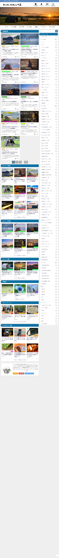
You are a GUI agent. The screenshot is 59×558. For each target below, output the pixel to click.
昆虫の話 (49, 291)
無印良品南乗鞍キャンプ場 (49, 230)
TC (25, 71)
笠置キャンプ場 (49, 137)
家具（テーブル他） (49, 63)
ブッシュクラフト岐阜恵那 (49, 222)
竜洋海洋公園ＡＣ (49, 249)
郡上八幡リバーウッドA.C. (49, 166)
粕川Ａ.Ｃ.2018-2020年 (49, 151)
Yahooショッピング (29, 373)
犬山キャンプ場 (49, 124)
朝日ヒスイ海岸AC (49, 113)
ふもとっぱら (49, 225)
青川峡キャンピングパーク (49, 111)
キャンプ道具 (49, 39)
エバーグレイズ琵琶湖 (49, 129)
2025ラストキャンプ (31, 98)
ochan (18, 56)
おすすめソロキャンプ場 (49, 305)
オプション (16, 46)
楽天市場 (21, 373)
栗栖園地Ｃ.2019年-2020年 (49, 174)
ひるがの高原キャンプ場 (49, 212)
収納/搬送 (49, 103)
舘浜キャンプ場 (49, 196)
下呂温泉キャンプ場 (49, 177)
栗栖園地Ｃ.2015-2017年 (49, 169)
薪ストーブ (49, 55)
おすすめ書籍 (49, 323)
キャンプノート (49, 302)
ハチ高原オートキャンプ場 (49, 204)
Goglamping (12, 46)
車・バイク (49, 313)
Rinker (27, 370)
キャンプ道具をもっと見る (19, 217)
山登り (49, 315)
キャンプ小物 (49, 89)
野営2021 (49, 254)
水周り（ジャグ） (49, 95)
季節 (49, 321)
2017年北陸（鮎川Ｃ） (49, 278)
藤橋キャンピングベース (49, 220)
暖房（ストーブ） (49, 52)
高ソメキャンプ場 (49, 193)
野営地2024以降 (49, 259)
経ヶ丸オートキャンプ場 (49, 158)
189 (26, 162)
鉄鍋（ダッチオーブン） (49, 76)
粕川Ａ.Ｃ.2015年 (49, 143)
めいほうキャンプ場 (49, 235)
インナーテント (8, 46)
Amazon (15, 373)
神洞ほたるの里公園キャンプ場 (49, 153)
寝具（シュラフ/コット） (49, 84)
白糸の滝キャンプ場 (49, 188)
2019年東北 (49, 283)
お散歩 (49, 299)
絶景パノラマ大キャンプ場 (49, 190)
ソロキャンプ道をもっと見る (20, 359)
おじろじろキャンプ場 (49, 135)
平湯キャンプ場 (49, 209)
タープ (49, 44)
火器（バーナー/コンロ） (49, 71)
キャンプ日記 (49, 105)
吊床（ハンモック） (49, 87)
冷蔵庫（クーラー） (49, 92)
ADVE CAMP (23, 123)
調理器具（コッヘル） (49, 79)
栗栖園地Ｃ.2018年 (49, 172)
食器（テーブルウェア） (49, 68)
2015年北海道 (49, 273)
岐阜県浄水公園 (49, 156)
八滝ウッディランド (49, 241)
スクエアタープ (12, 123)
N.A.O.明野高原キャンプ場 (49, 127)
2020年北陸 (49, 267)
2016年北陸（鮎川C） (49, 275)
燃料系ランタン (49, 60)
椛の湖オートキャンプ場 (49, 206)
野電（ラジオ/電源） (49, 100)
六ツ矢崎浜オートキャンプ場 (25, 46)
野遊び (49, 286)
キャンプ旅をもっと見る (19, 278)
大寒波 (17, 71)
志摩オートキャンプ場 (49, 185)
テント (3, 46)
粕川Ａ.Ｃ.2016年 (49, 145)
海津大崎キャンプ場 (49, 140)
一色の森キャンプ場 (49, 121)
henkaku (16, 123)
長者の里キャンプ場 (49, 198)
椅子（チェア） (49, 65)
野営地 (3, 99)
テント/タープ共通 (49, 47)
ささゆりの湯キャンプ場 (49, 182)
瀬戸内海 (32, 123)
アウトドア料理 (49, 307)
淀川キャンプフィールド (49, 243)
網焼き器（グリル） (49, 73)
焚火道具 (22, 71)
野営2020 (49, 251)
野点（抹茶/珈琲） (49, 97)
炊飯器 (49, 81)
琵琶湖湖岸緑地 (49, 217)
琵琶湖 (36, 46)
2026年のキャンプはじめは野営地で (9, 101)
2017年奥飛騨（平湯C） (49, 281)
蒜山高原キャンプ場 (49, 214)
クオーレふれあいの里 (49, 164)
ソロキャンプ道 (49, 36)
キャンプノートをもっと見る (20, 321)
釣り (49, 297)
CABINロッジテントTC (5, 47)
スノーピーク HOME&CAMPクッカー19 (7, 98)
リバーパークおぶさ (49, 246)
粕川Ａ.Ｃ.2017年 (49, 148)
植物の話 (49, 294)
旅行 (49, 318)
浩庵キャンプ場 (49, 180)
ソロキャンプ (32, 46)
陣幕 (36, 71)
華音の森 (49, 238)
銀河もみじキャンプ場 (49, 161)
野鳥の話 (49, 289)
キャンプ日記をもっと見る (19, 255)
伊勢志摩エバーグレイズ (49, 119)
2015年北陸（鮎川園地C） (49, 270)
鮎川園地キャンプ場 (49, 116)
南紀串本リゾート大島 (49, 201)
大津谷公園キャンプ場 (49, 132)
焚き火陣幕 (28, 71)
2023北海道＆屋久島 (49, 265)
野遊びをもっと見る (19, 299)
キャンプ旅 (49, 262)
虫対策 (49, 310)
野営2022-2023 (49, 257)
